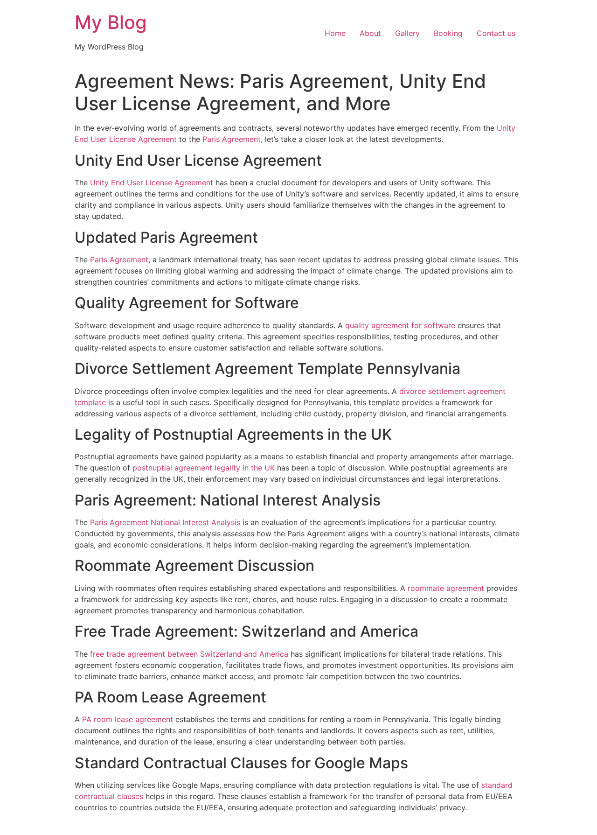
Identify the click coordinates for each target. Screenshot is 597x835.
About (370, 33)
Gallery (407, 33)
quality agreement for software (400, 325)
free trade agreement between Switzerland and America (189, 654)
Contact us (496, 33)
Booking (448, 33)
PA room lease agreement (127, 719)
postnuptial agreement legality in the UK (203, 467)
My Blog (111, 22)
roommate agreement (446, 588)
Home (335, 33)
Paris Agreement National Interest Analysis (165, 522)
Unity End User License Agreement (151, 182)
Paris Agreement (231, 139)
